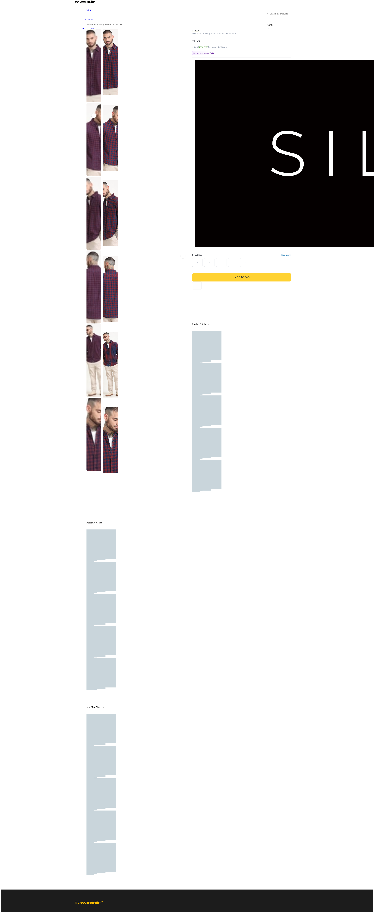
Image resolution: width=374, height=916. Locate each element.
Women (89, 19)
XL (233, 262)
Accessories (89, 28)
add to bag (242, 277)
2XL (245, 262)
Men (88, 10)
